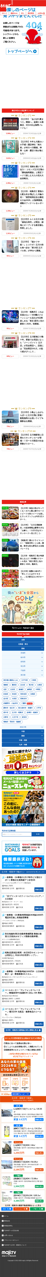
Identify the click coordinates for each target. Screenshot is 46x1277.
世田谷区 (23, 694)
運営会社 (7, 1221)
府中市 (5, 712)
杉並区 (5, 694)
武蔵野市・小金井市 (10, 703)
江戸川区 (24, 680)
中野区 (38, 689)
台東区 (39, 685)
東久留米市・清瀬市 (25, 708)
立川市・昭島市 (17, 712)
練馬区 (29, 689)
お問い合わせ (8, 1235)
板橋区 (21, 689)
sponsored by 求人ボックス (35, 872)
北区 (5, 689)
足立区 (22, 685)
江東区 (34, 680)
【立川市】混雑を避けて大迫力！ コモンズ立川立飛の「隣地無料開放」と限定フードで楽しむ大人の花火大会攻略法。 (32, 172)
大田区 (14, 698)
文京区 (12, 689)
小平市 (38, 708)
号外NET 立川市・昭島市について (15, 1245)
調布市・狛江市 (9, 708)
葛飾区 (5, 685)
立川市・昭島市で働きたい (13, 872)
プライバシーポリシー (11, 1240)
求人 (22, 13)
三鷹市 (26, 703)
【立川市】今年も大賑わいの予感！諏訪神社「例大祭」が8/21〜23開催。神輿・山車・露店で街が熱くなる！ (32, 148)
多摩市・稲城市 (32, 712)
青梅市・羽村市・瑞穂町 (12, 722)
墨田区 (14, 685)
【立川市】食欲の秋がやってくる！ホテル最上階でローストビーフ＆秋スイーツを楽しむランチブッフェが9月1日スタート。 (32, 513)
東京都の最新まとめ (10, 680)
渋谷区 (14, 694)
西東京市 (23, 698)
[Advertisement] (23, 84)
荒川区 (31, 685)
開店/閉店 (31, 13)
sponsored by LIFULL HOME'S (23, 1100)
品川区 (5, 698)
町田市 (24, 717)
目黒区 (32, 694)
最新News (14, 13)
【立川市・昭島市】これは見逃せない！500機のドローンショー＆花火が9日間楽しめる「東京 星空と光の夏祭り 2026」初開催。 (32, 318)
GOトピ (4, 13)
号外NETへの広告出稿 (11, 1230)
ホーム (6, 1216)
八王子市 (15, 717)
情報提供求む (8, 1226)
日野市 (5, 717)
